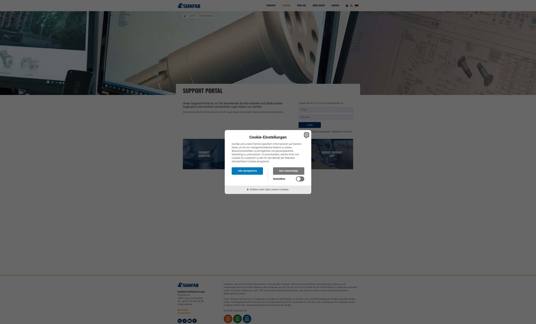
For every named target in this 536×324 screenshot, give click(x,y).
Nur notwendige (288, 170)
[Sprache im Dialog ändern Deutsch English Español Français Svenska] (306, 135)
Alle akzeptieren (247, 170)
